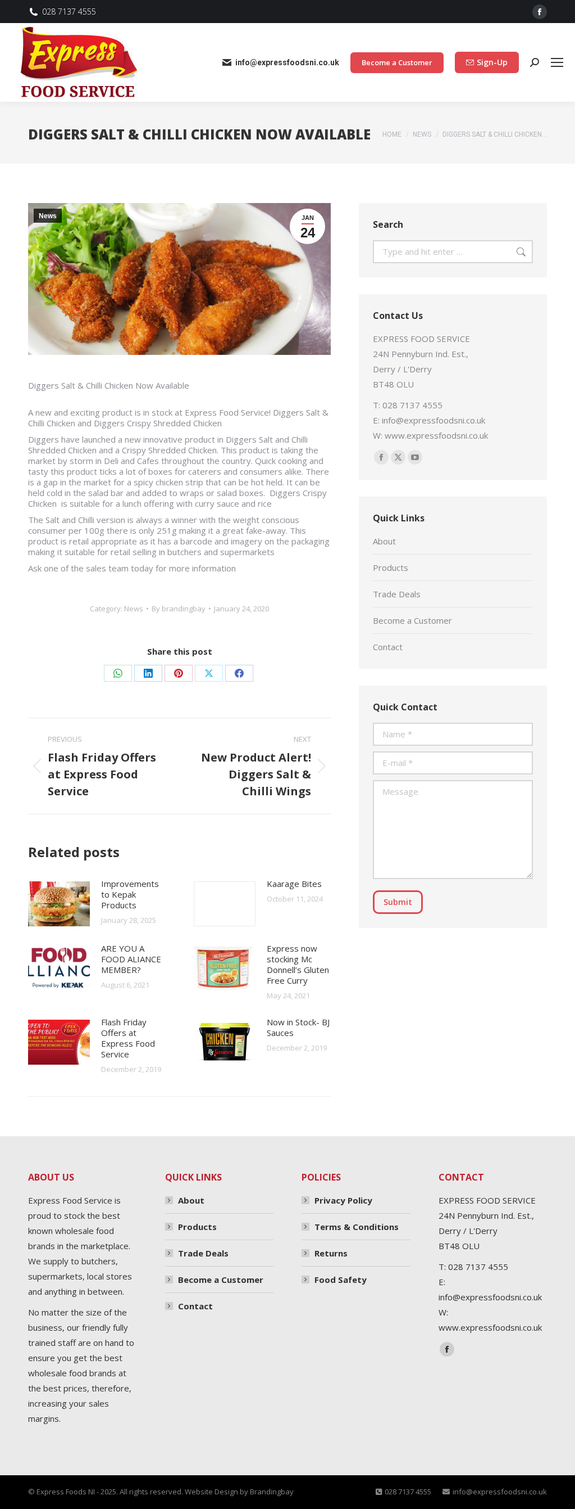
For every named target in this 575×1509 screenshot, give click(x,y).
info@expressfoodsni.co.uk (287, 62)
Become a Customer (412, 620)
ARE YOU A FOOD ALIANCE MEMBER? (131, 959)
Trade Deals (397, 594)
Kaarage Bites (294, 884)
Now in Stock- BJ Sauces (298, 1027)
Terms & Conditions (356, 1226)
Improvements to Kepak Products (130, 895)
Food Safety (340, 1279)
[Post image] (59, 903)
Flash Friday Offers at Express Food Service (128, 1038)
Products (390, 567)
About (384, 541)
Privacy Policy (343, 1200)
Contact (388, 646)
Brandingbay (272, 1492)
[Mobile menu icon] (557, 62)
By (179, 608)
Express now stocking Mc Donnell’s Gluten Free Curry (298, 964)
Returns (331, 1253)
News (48, 216)
